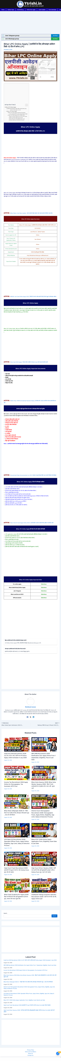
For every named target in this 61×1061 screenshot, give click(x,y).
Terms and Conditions (30, 1051)
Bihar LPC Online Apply (11, 107)
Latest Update (42, 9)
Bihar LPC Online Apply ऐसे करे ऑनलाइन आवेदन (16, 115)
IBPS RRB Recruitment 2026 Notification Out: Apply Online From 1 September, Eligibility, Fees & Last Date (30, 965)
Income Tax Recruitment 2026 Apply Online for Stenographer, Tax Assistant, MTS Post (16, 784)
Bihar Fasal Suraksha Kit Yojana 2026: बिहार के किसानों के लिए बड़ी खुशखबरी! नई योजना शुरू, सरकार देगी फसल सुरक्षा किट (16, 896)
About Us (30, 1053)
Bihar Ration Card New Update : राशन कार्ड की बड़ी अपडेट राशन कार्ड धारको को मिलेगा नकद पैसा (31, 213)
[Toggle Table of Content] (25, 105)
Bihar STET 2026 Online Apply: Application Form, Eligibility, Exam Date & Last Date (44, 841)
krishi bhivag (20, 9)
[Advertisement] (30, 23)
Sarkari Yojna (11, 9)
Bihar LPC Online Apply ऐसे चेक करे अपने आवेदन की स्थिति (18, 116)
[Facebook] (27, 717)
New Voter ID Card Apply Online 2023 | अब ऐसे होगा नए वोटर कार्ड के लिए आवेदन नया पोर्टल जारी (32, 522)
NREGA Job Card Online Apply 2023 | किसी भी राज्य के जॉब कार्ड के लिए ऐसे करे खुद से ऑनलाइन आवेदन (33, 296)
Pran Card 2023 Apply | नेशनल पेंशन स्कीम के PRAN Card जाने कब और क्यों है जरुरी (29, 362)
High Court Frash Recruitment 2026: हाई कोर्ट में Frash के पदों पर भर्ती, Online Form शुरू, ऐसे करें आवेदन (16, 870)
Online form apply (31, 9)
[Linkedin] (33, 717)
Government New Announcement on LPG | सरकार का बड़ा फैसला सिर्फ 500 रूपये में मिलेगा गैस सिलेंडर (33, 475)
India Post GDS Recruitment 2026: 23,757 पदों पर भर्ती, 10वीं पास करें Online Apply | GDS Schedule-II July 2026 (15, 755)
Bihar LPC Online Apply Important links (16, 117)
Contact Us (30, 1055)
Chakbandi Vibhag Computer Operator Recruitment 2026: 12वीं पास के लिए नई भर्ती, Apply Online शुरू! (43, 896)
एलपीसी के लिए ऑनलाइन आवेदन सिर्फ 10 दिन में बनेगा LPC (16, 108)
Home (2, 9)
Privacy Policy (30, 1050)
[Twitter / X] (30, 717)
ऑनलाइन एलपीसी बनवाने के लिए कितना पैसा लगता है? (17, 120)
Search (5, 913)
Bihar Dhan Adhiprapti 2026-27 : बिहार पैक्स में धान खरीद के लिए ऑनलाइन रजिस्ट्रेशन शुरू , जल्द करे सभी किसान (16, 813)
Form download (52, 9)
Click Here (44, 584)
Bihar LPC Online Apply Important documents (16, 112)
